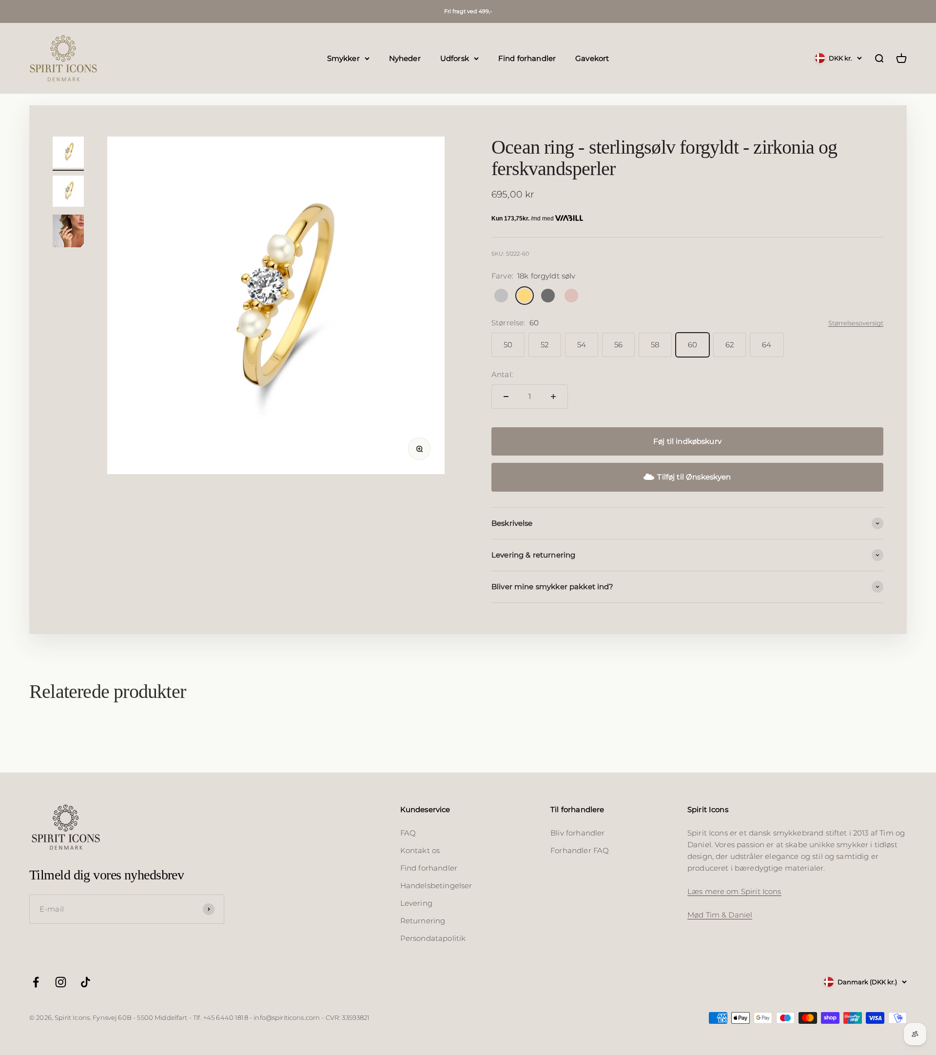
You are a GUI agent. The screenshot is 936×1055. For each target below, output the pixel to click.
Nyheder (405, 57)
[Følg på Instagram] (60, 982)
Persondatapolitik (433, 938)
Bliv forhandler (577, 832)
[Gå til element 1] (68, 154)
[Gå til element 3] (68, 232)
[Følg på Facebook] (35, 982)
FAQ (408, 832)
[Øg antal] (553, 396)
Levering (416, 903)
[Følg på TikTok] (85, 982)
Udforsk (454, 57)
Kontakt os (420, 850)
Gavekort (592, 57)
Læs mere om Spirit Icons (734, 891)
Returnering (423, 920)
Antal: (502, 374)
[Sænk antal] (506, 396)
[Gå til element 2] (68, 193)
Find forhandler (527, 57)
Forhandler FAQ (579, 850)
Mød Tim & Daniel (719, 914)
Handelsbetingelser (436, 885)
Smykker (343, 57)
